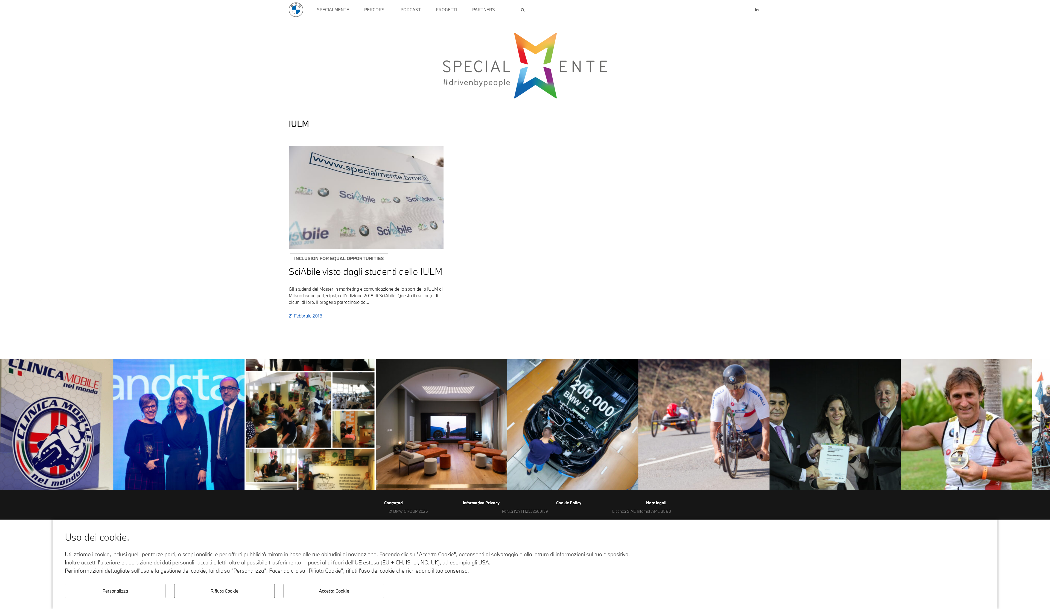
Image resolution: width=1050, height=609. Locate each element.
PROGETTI (446, 9)
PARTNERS (483, 9)
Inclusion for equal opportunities (339, 258)
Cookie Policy (568, 502)
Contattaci (393, 502)
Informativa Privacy (481, 502)
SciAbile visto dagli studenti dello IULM (365, 271)
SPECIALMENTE (333, 9)
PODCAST (411, 9)
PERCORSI (375, 9)
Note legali (656, 502)
